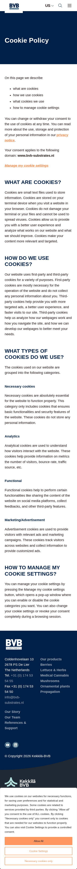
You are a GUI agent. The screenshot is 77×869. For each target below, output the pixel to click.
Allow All (38, 841)
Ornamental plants (55, 686)
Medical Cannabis (54, 675)
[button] (60, 5)
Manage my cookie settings (26, 165)
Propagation (50, 692)
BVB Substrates (14, 6)
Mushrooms (49, 681)
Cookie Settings (38, 851)
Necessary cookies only (39, 861)
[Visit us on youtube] (8, 745)
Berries (46, 664)
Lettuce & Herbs (53, 670)
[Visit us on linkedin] (16, 745)
